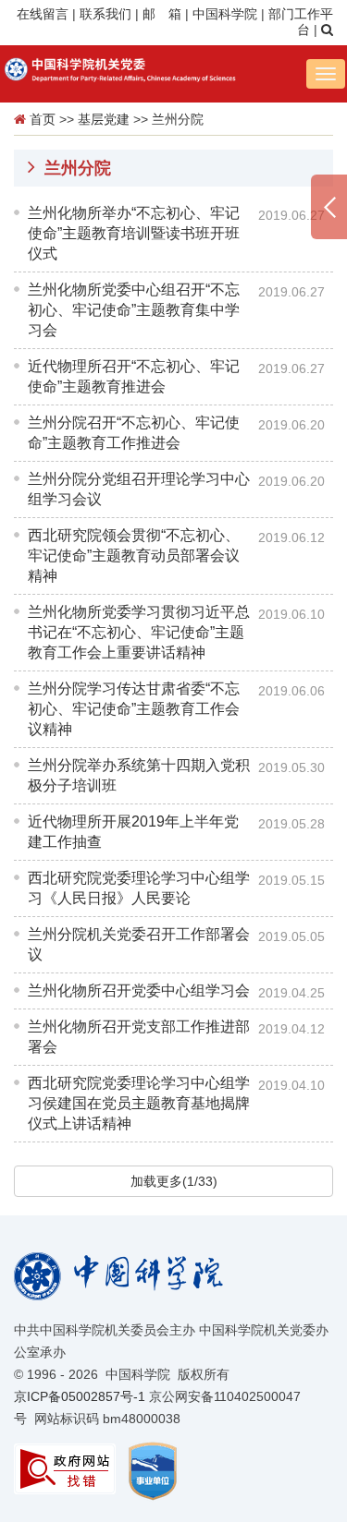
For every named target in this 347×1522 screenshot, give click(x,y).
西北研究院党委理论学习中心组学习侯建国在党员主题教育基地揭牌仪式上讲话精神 (139, 1103)
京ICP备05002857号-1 (79, 1396)
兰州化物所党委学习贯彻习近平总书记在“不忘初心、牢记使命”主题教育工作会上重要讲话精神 (139, 632)
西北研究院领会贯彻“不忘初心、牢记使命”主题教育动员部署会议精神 (134, 555)
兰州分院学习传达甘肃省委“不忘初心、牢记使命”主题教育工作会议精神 (134, 709)
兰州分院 (178, 119)
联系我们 (105, 13)
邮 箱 (162, 13)
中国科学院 (224, 13)
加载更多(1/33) (173, 1181)
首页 (43, 119)
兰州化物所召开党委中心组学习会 (139, 990)
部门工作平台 (300, 22)
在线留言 (42, 13)
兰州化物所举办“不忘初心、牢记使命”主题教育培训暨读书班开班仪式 (134, 233)
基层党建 (104, 119)
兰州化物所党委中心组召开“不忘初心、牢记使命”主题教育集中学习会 (134, 310)
